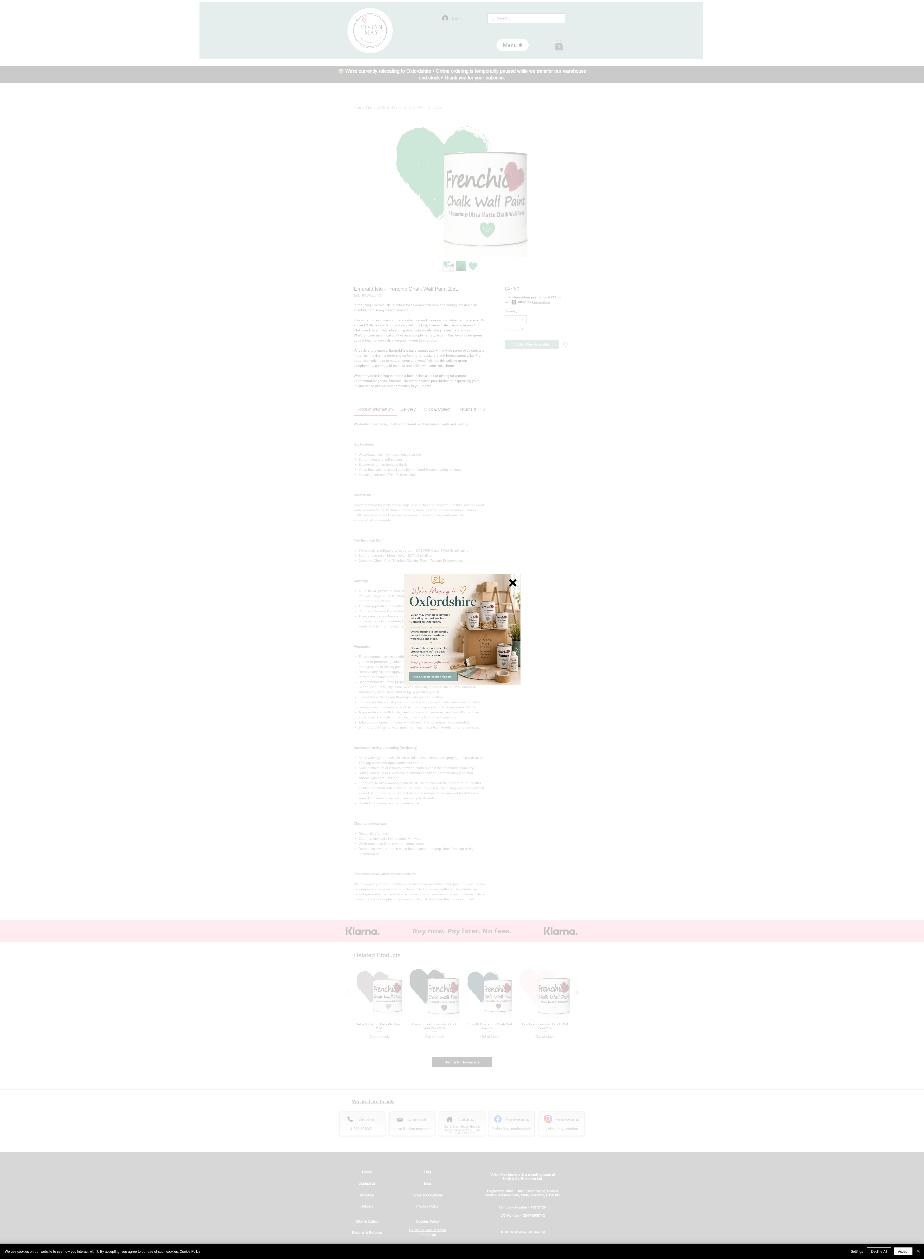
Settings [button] (857, 1251)
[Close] (918, 1251)
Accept (903, 1251)
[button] (513, 583)
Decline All (879, 1251)
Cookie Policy (190, 1251)
